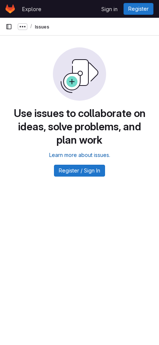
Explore (31, 9)
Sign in (109, 9)
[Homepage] (10, 9)
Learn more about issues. (79, 155)
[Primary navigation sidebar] (9, 27)
